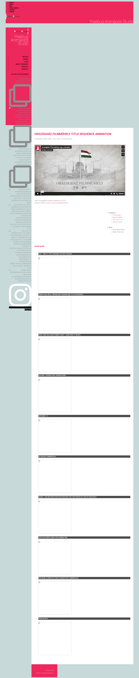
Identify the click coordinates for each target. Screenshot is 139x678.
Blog (10, 6)
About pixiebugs (14, 8)
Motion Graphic (47, 139)
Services (12, 10)
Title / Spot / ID (57, 139)
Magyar (11, 2)
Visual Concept (67, 139)
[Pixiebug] (69, 16)
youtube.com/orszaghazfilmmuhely (57, 203)
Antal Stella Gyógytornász (47, 673)
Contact (11, 11)
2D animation (38, 139)
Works (11, 4)
